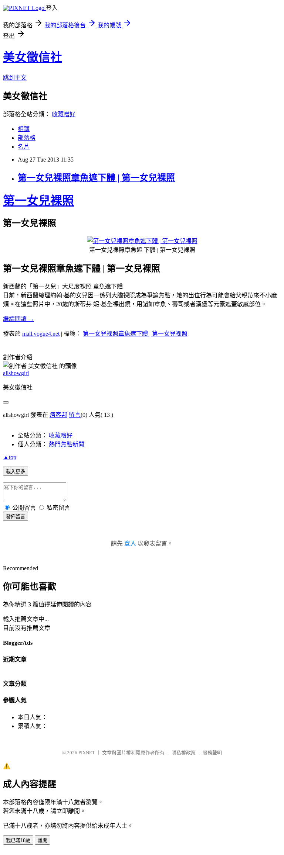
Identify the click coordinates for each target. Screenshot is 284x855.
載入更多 (15, 471)
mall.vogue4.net (41, 333)
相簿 (24, 129)
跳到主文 (15, 78)
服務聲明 (212, 752)
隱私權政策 (184, 752)
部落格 (27, 138)
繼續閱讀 (18, 319)
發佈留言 (15, 516)
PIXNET (86, 752)
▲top (9, 457)
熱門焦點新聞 (66, 444)
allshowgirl (16, 373)
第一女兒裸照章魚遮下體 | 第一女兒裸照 (96, 178)
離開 (42, 840)
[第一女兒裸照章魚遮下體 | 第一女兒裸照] (142, 241)
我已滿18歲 (18, 840)
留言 (75, 415)
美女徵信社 (32, 57)
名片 (24, 146)
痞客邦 (58, 415)
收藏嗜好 (63, 114)
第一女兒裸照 (38, 200)
